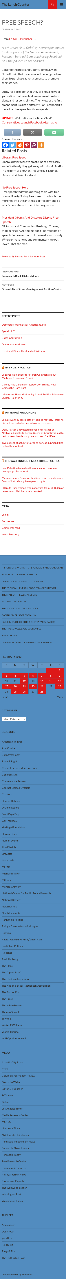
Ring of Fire (8, 1251)
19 (24, 686)
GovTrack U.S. (9, 820)
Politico (6, 932)
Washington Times (12, 1200)
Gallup (5, 1101)
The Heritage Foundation (16, 979)
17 (6, 686)
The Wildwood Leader (14, 1187)
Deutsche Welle (11, 1082)
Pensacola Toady (11, 1154)
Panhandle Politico (12, 919)
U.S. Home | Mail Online (20, 412)
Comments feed (11, 527)
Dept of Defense (11, 800)
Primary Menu (61, 4)
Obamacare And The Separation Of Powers (27, 642)
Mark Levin (8, 860)
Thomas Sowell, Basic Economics (21, 628)
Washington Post (11, 1194)
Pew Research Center (14, 1161)
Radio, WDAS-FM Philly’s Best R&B (22, 939)
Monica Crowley (11, 886)
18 (15, 686)
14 (41, 680)
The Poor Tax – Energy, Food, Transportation (29, 588)
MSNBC (6, 1121)
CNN (5, 1069)
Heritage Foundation (13, 827)
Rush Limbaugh (10, 959)
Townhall (7, 1018)
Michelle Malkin (11, 873)
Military (6, 880)
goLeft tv (7, 1238)
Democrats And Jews (14, 344)
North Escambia (11, 913)
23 (59, 686)
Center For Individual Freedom (19, 767)
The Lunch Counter (16, 4)
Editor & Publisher (20, 38)
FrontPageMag (10, 814)
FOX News (8, 1095)
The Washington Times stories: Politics (32, 460)
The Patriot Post (11, 992)
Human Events (10, 840)
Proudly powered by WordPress (17, 1274)
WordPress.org (10, 534)
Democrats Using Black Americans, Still (24, 324)
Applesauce (8, 1224)
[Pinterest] (27, 145)
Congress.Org (9, 774)
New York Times (11, 1128)
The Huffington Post (13, 1257)
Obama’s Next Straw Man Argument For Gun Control (32, 287)
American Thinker (12, 741)
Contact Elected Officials (16, 787)
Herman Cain (9, 833)
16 (59, 680)
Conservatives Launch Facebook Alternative (29, 122)
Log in (5, 514)
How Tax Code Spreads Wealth (19, 574)
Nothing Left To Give (14, 601)
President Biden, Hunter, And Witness (23, 350)
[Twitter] (12, 145)
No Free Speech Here (15, 187)
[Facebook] (5, 145)
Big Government (11, 754)
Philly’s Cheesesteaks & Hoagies (20, 926)
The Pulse (7, 998)
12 (24, 680)
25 (15, 691)
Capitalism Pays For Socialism (19, 615)
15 (50, 680)
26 (24, 691)
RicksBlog (7, 1244)
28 (41, 691)
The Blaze (7, 965)
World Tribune (10, 1031)
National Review (11, 899)
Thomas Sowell (10, 1012)
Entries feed (8, 521)
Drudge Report (10, 807)
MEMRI (6, 866)
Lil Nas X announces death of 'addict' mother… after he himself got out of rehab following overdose (32, 421)
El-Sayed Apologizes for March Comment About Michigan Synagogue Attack (29, 376)
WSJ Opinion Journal (14, 1038)
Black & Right (9, 761)
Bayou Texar (9, 635)
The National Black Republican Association (26, 985)
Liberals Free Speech (14, 157)
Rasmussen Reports (13, 1181)
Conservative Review (14, 781)
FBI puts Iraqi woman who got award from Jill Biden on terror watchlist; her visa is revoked (33, 489)
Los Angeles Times (12, 1108)
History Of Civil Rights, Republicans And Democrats (32, 567)
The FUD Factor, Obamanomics (20, 608)
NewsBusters (9, 906)
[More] (41, 145)
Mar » (60, 696)
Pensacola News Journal (16, 1148)
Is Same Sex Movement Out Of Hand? (23, 581)
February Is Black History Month (20, 274)
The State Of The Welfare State (19, 594)
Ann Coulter (9, 748)
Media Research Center (15, 1115)
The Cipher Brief (11, 972)
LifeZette (7, 853)
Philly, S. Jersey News (14, 1174)
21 (41, 686)
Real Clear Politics (12, 946)
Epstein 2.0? (8, 331)
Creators (7, 794)
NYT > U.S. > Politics (18, 367)
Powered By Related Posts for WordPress (23, 256)
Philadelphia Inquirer (14, 1167)
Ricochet (7, 952)
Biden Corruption (12, 337)
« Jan (5, 696)
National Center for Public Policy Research (26, 893)
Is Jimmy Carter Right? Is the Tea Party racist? (28, 622)
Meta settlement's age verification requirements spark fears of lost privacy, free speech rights (32, 479)
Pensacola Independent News (18, 1141)
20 (33, 686)
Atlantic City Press (12, 1062)
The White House (11, 1005)
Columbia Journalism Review (18, 1075)
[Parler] (34, 145)
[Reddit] (19, 145)
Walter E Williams (12, 1025)
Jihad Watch (9, 847)
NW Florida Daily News (15, 1134)
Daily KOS (8, 1231)
